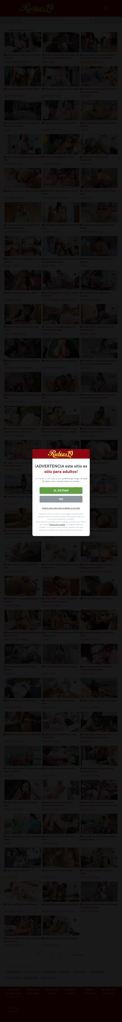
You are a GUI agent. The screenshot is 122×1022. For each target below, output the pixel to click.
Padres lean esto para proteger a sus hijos (61, 508)
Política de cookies (57, 524)
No (61, 499)
